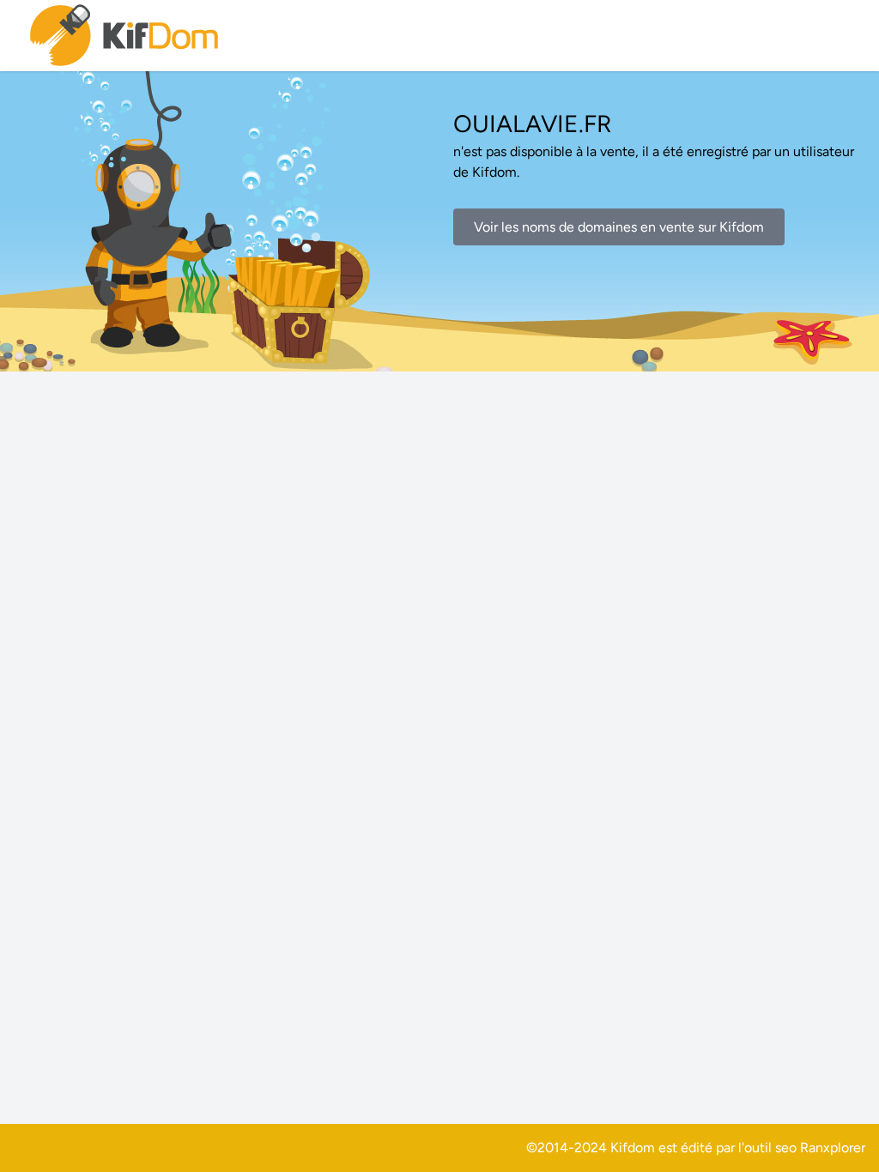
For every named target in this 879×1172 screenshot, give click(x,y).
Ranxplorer (832, 1147)
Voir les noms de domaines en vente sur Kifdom (619, 227)
